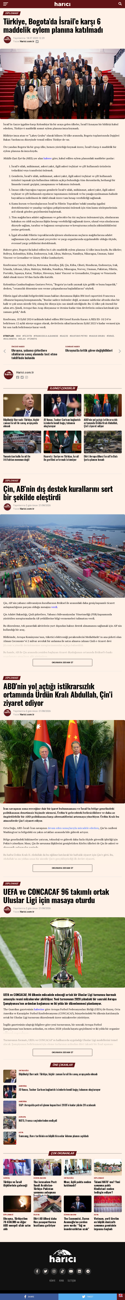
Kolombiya (11, 339)
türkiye (32, 339)
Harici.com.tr (27, 41)
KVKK (61, 1280)
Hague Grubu (97, 336)
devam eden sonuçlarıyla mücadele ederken (73, 828)
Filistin (28, 336)
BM (19, 336)
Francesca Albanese (46, 336)
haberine (39, 1009)
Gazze (64, 336)
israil (111, 336)
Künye (52, 1280)
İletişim (72, 1280)
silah (23, 339)
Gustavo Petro (79, 336)
